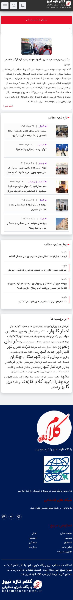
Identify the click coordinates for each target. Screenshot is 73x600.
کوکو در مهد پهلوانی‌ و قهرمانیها (31, 149)
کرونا (47, 382)
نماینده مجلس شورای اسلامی (47, 377)
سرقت (33, 347)
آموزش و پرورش (60, 326)
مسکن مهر (15, 371)
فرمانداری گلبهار (15, 367)
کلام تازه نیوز (15, 382)
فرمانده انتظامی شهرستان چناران (55, 371)
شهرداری (22, 352)
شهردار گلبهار (33, 352)
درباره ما (32, 547)
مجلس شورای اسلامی (30, 372)
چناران (57, 381)
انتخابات (12, 336)
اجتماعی (32, 538)
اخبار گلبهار (59, 331)
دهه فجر (41, 347)
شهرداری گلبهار (51, 357)
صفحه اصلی (66, 533)
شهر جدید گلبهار (50, 352)
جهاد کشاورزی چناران (45, 342)
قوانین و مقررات (64, 552)
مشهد (64, 376)
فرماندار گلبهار (51, 367)
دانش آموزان (51, 347)
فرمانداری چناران (32, 367)
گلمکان (54, 387)
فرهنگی (32, 542)
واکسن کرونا (18, 377)
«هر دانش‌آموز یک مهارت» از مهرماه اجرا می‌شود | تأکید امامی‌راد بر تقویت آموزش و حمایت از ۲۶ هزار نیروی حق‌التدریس (26, 191)
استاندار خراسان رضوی (34, 331)
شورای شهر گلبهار (49, 362)
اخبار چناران (15, 326)
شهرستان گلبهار (63, 362)
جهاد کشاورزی (62, 342)
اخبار (34, 533)
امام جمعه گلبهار (26, 336)
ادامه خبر (8, 106)
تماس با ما (67, 547)
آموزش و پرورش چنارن (41, 326)
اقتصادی (68, 542)
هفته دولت (28, 377)
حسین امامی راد (27, 342)
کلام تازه (34, 381)
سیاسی (68, 538)
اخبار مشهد (27, 326)
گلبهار (64, 387)
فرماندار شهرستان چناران (29, 362)
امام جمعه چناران (41, 336)
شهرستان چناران (25, 356)
